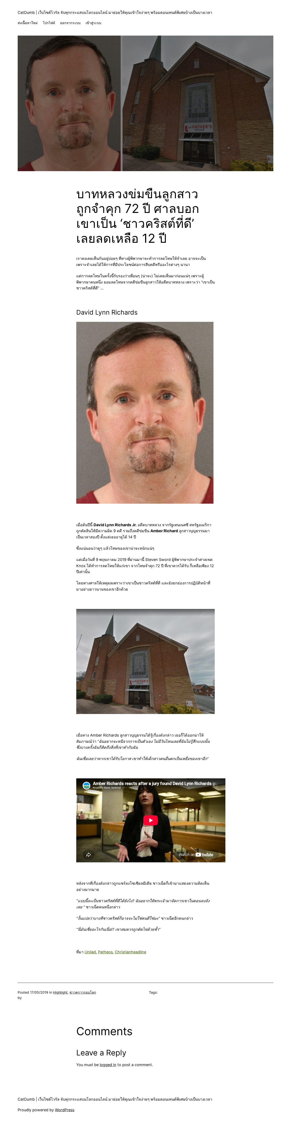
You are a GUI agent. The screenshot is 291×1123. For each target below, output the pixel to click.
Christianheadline (130, 952)
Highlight (60, 992)
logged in (108, 1064)
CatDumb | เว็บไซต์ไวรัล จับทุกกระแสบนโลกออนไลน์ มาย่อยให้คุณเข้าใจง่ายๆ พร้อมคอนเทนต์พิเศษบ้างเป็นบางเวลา (115, 12)
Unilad (90, 952)
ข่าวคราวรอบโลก (82, 992)
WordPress (64, 1110)
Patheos (105, 952)
